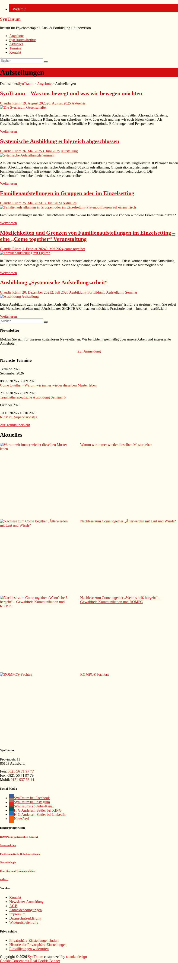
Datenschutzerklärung (25, 918)
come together (74, 249)
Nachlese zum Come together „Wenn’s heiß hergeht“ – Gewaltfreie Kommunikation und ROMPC (120, 600)
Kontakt (15, 52)
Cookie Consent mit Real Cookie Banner (30, 961)
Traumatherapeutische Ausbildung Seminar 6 (33, 397)
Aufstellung (69, 151)
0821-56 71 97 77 (21, 771)
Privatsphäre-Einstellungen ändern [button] (34, 940)
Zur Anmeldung (89, 351)
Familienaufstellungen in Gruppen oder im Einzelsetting (67, 193)
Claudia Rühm (10, 103)
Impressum (17, 914)
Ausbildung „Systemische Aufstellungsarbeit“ (54, 282)
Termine (15, 48)
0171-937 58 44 (22, 780)
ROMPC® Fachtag (94, 674)
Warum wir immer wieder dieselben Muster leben (116, 445)
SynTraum (10, 19)
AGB (13, 906)
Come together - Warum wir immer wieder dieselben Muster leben (48, 385)
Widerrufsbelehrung (23, 922)
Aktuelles (16, 44)
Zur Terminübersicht (15, 425)
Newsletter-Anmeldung (26, 902)
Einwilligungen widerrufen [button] (29, 949)
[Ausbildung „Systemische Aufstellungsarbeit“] (19, 296)
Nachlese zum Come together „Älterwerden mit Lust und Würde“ (128, 521)
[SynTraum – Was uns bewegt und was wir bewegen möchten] (23, 107)
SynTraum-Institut (22, 40)
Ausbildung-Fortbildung (87, 292)
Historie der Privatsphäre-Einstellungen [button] (38, 945)
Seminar (131, 292)
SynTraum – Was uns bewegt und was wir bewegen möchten (71, 93)
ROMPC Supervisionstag (18, 417)
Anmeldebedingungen (25, 910)
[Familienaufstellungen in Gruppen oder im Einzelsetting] (68, 207)
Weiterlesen (8, 131)
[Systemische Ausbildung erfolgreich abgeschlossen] (27, 155)
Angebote (16, 36)
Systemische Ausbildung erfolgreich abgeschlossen (59, 141)
